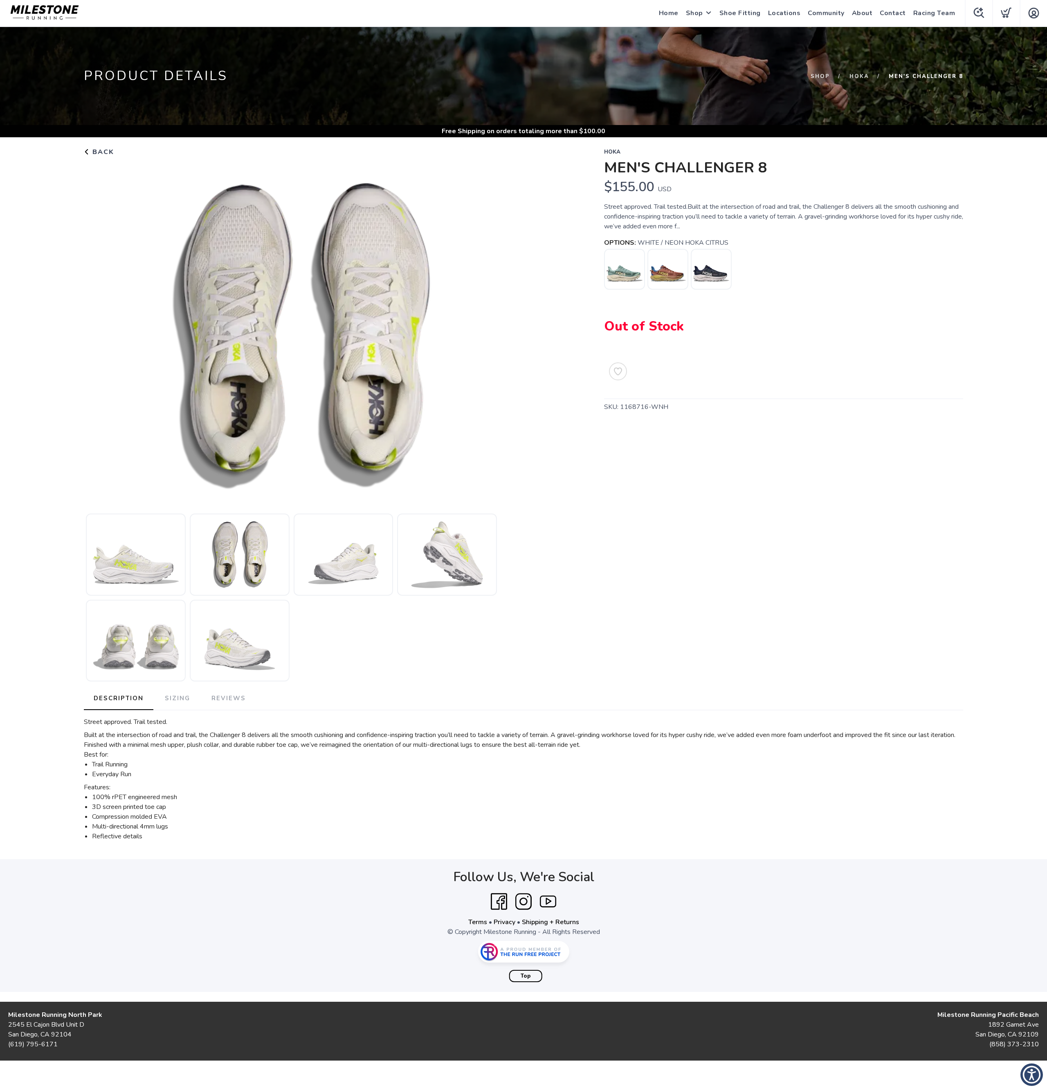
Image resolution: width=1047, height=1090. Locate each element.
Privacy (504, 922)
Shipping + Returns (550, 922)
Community (826, 13)
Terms (477, 922)
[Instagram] (523, 901)
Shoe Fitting (740, 13)
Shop (694, 13)
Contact (893, 13)
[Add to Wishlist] (618, 371)
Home (669, 13)
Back (102, 151)
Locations (784, 13)
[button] (1031, 1074)
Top (526, 976)
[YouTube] (548, 901)
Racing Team (934, 13)
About (862, 13)
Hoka (859, 76)
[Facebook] (499, 901)
